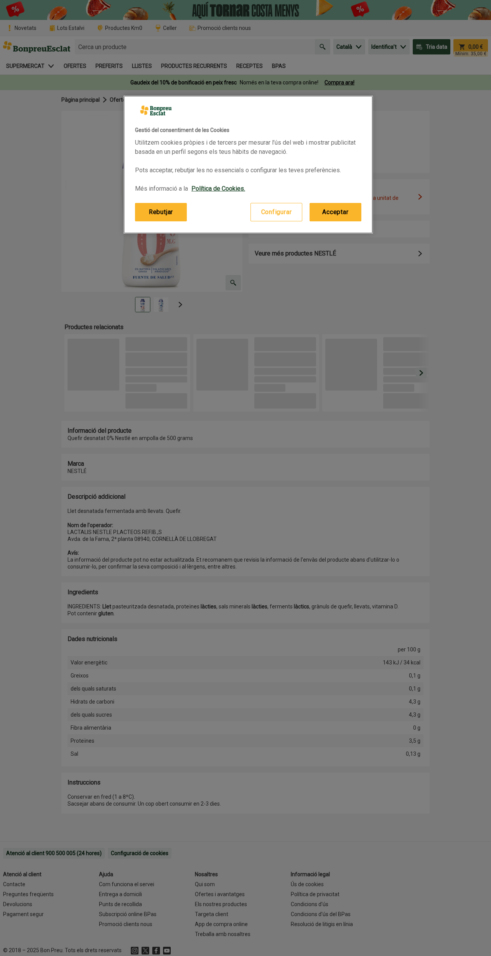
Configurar (276, 212)
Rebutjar (161, 212)
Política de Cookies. (218, 188)
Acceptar (335, 212)
